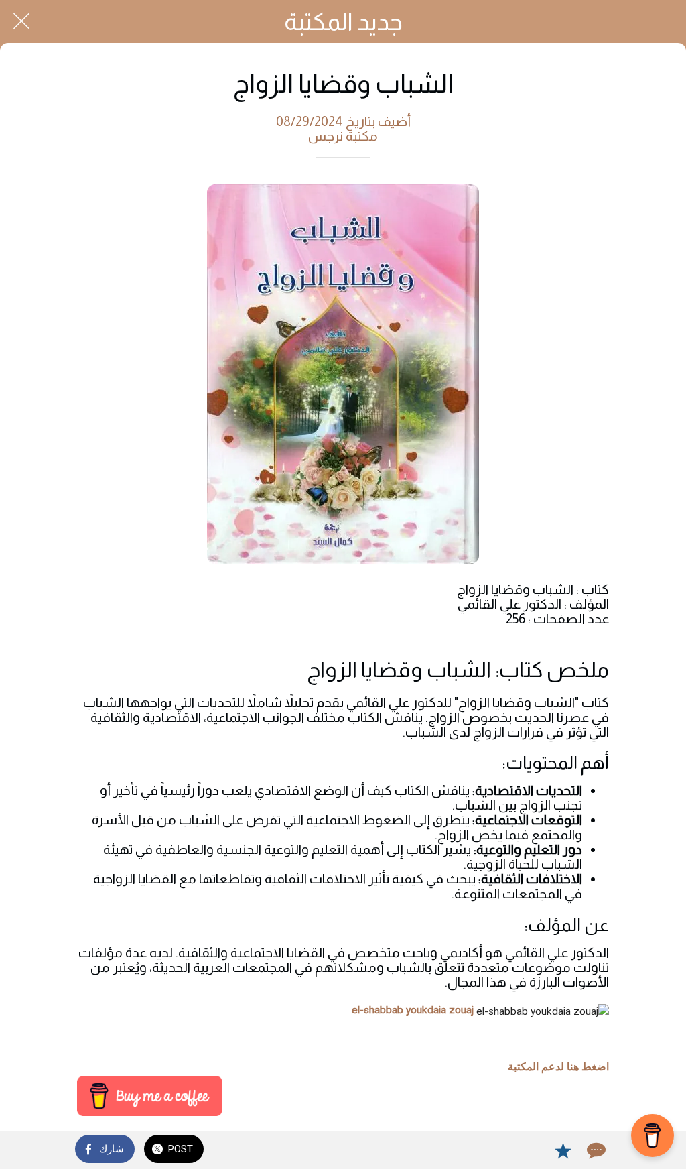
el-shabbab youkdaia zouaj (413, 1010)
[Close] (21, 21)
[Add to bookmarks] (563, 1150)
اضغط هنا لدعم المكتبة (558, 1067)
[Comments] (595, 1150)
